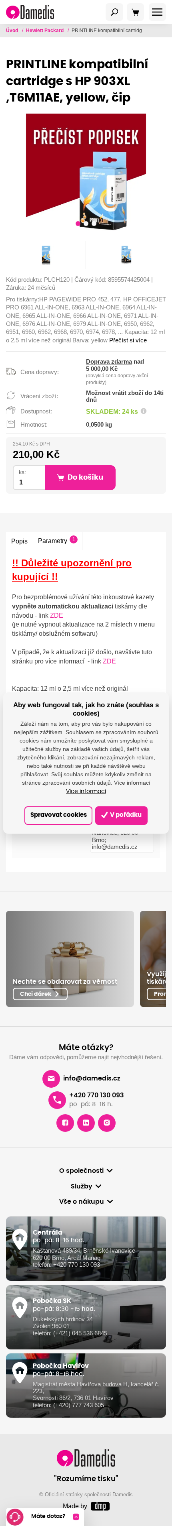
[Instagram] (107, 1123)
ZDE (56, 615)
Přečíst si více (128, 340)
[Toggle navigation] (114, 12)
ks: (22, 472)
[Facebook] (65, 1123)
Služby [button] (81, 1186)
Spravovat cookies (58, 815)
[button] (78, 225)
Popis (19, 541)
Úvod (12, 30)
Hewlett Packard (45, 30)
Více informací (86, 791)
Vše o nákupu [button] (81, 1201)
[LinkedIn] (86, 1123)
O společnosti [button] (81, 1171)
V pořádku (125, 815)
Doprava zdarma (109, 361)
